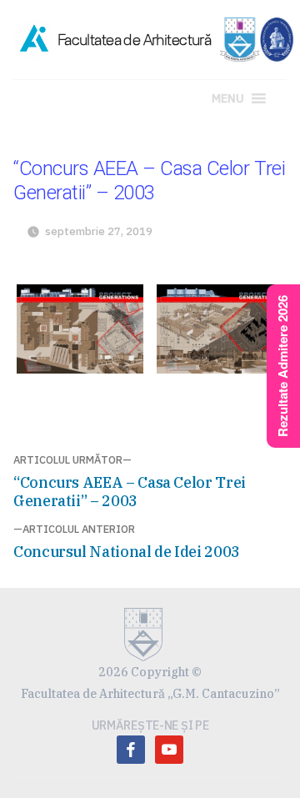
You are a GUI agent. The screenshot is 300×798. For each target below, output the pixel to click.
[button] (228, 98)
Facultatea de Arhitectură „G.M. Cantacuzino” (150, 693)
